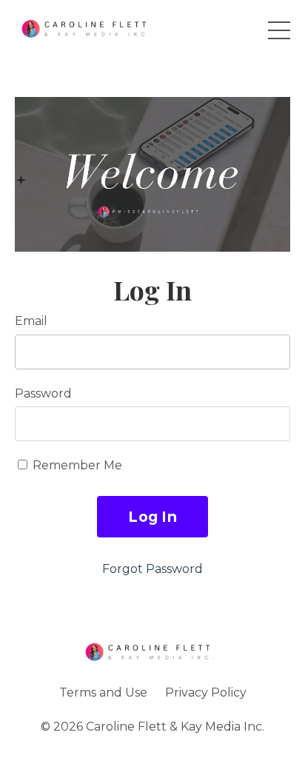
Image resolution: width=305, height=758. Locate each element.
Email (31, 321)
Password (43, 393)
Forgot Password (152, 569)
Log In (152, 517)
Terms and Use (103, 692)
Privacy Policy (206, 692)
